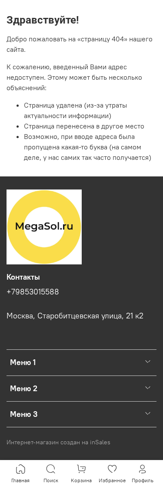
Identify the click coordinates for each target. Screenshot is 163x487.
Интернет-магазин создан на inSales (58, 442)
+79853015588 (33, 292)
